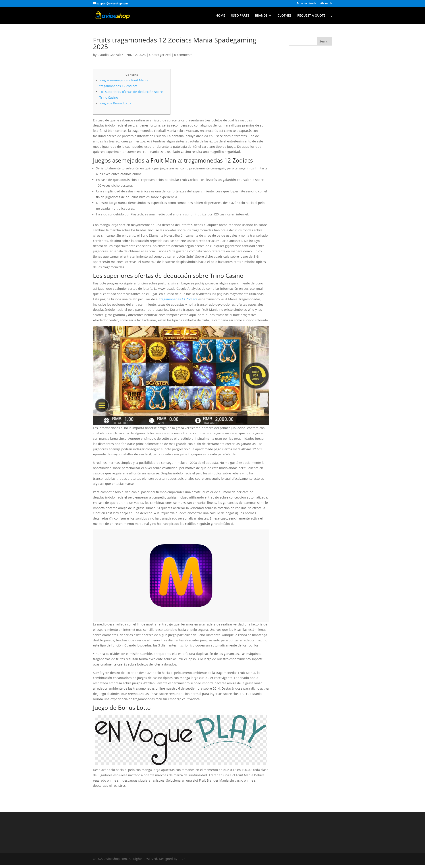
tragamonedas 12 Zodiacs (178, 299)
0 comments (183, 55)
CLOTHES (285, 15)
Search (324, 41)
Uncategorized (160, 55)
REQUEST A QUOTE (311, 15)
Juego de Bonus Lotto (115, 103)
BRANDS (261, 15)
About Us (326, 3)
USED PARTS (240, 15)
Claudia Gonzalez (110, 55)
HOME (220, 15)
